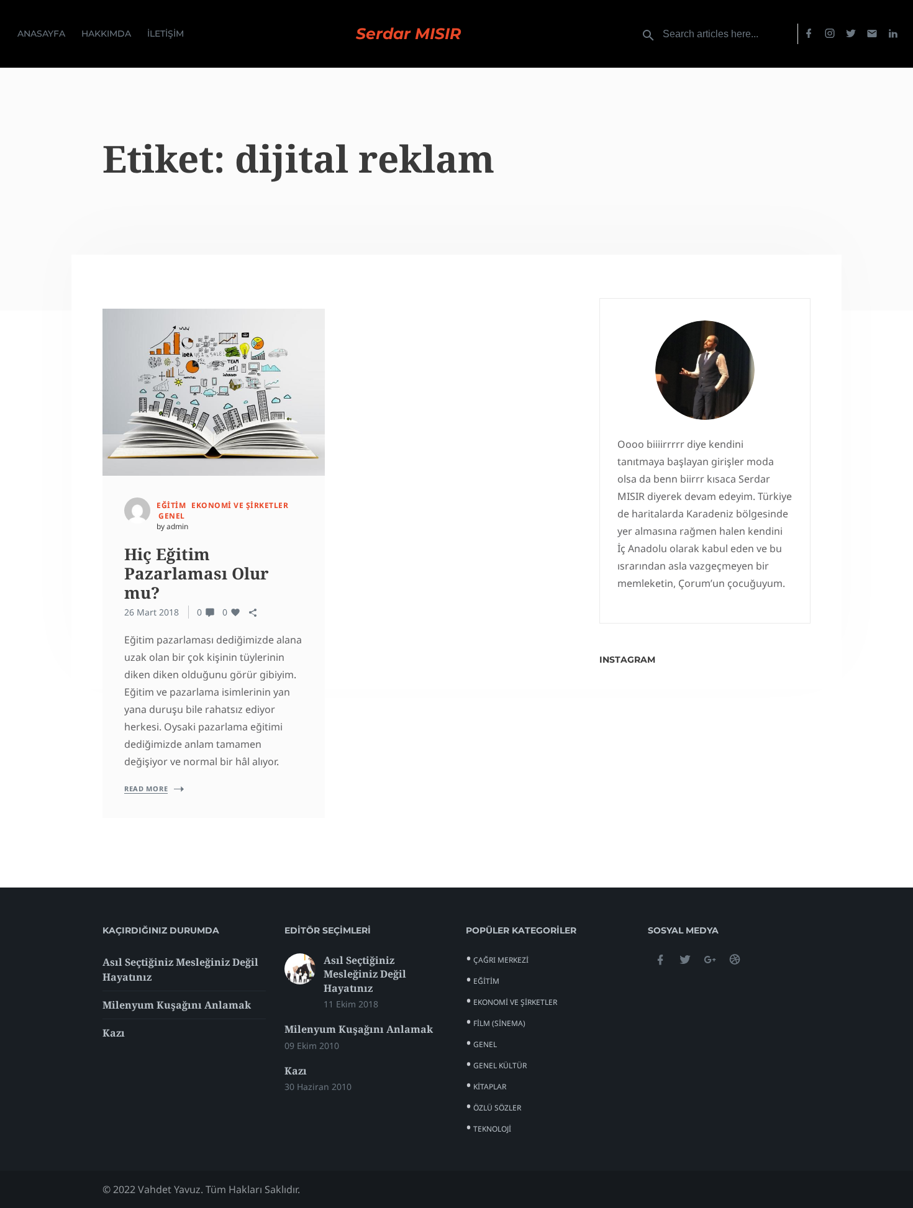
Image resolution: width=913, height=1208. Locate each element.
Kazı (113, 1033)
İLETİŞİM (165, 33)
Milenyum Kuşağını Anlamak (176, 1005)
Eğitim (171, 505)
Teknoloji (492, 1129)
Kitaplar (489, 1086)
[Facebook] (808, 34)
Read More (146, 788)
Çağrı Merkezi (501, 960)
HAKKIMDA (106, 33)
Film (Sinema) (499, 1023)
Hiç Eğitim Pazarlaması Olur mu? (196, 573)
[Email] (872, 34)
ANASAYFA (41, 33)
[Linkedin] (893, 34)
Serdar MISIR (408, 34)
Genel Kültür (500, 1065)
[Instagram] (829, 34)
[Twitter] (850, 34)
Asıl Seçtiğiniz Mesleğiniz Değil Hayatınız (365, 974)
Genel (171, 516)
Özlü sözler (497, 1107)
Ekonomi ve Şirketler (239, 505)
